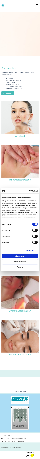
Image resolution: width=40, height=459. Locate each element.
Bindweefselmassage (20, 179)
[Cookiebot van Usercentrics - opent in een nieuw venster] (29, 191)
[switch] (35, 230)
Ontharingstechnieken (20, 311)
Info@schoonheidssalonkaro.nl (15, 438)
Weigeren (20, 267)
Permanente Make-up (20, 354)
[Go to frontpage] (16, 5)
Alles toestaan (20, 256)
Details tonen (29, 250)
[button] (37, 4)
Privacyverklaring (20, 391)
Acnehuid (20, 136)
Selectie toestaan (20, 261)
